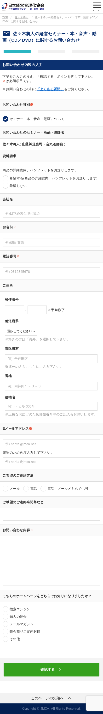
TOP (5, 17)
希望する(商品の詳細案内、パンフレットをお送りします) (54, 178)
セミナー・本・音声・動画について (37, 119)
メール (15, 489)
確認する (51, 669)
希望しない (18, 186)
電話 (33, 489)
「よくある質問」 (50, 89)
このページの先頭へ (51, 698)
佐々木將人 (21, 17)
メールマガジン (22, 624)
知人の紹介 (18, 616)
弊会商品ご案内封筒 (25, 631)
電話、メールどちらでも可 (67, 489)
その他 (15, 639)
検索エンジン (20, 609)
